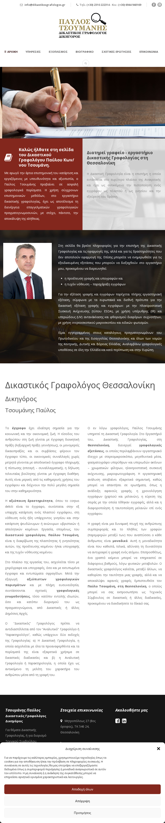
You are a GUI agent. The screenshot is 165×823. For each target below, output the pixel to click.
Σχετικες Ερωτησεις (116, 52)
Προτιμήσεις (82, 813)
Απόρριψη (82, 801)
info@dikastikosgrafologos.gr (44, 5)
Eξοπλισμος (58, 52)
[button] (158, 748)
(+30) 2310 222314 (98, 5)
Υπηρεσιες (33, 52)
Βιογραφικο (85, 52)
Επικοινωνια (148, 52)
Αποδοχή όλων (82, 789)
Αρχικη (12, 52)
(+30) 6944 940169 (129, 5)
